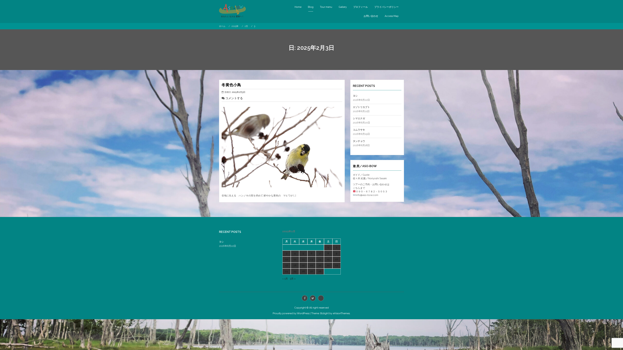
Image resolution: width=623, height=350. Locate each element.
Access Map (392, 16)
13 (311, 259)
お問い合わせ (371, 16)
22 (328, 265)
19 (303, 265)
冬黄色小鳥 (231, 84)
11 (295, 259)
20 (311, 265)
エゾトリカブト (361, 107)
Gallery (343, 7)
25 (294, 271)
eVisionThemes (341, 313)
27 (311, 271)
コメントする (234, 98)
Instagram (321, 298)
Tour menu (326, 7)
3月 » (293, 278)
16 (336, 259)
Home (298, 7)
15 (328, 259)
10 (286, 259)
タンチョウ (359, 141)
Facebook (305, 298)
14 (319, 259)
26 (303, 271)
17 (286, 265)
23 (336, 265)
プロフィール (360, 7)
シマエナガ (359, 118)
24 (286, 271)
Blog (310, 7)
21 (319, 265)
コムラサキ (359, 129)
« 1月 (285, 278)
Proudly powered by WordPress (291, 313)
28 (319, 271)
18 (294, 265)
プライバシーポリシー (386, 7)
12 (303, 259)
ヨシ (355, 95)
